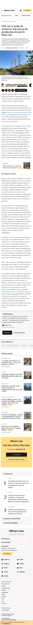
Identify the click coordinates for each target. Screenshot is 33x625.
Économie (5, 21)
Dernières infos (7, 15)
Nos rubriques (5, 538)
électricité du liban (13, 345)
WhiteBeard (13, 619)
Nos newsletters (6, 542)
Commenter (7, 332)
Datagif (7, 618)
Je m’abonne (16, 454)
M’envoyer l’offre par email (16, 459)
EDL (3, 345)
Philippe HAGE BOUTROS (11, 47)
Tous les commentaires (19, 332)
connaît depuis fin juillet (9, 292)
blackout (24, 345)
